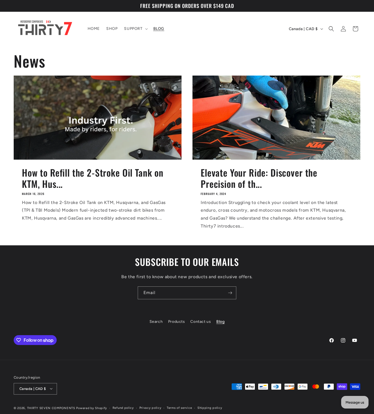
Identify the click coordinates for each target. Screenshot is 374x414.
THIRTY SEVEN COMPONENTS (51, 408)
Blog (220, 321)
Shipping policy (209, 407)
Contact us (200, 321)
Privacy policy (150, 407)
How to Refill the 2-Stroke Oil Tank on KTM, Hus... (92, 178)
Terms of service (179, 407)
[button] (135, 28)
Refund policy (123, 407)
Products (176, 321)
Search (156, 321)
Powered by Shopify (91, 408)
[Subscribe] (230, 292)
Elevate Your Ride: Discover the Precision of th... (259, 178)
